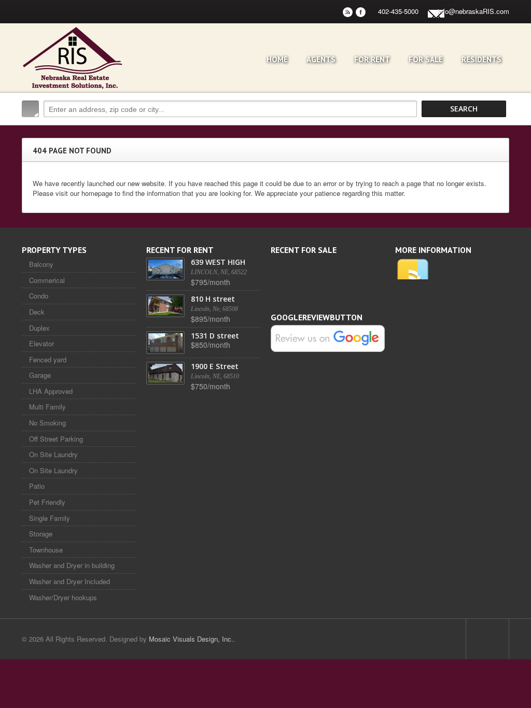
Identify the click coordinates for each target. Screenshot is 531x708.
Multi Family (47, 407)
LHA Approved (51, 391)
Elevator (41, 343)
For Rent (372, 59)
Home (277, 59)
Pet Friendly (47, 502)
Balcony (41, 264)
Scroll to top (487, 639)
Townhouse (46, 550)
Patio (37, 486)
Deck (37, 312)
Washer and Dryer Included (69, 581)
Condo (38, 296)
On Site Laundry (53, 454)
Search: (30, 109)
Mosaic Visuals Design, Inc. (191, 639)
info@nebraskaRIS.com (473, 11)
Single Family (49, 518)
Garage (40, 375)
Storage (40, 534)
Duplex (39, 328)
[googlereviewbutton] (328, 338)
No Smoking (47, 423)
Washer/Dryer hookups (63, 597)
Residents (481, 59)
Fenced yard (47, 359)
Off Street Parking (56, 439)
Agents (321, 59)
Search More (497, 131)
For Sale (426, 59)
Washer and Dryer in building (72, 565)
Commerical (47, 280)
